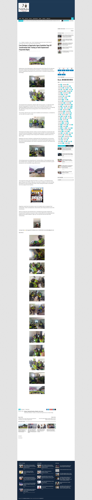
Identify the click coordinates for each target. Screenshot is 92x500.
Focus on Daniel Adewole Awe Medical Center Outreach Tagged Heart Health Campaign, (65, 466)
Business (64, 89)
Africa (59, 86)
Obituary (64, 124)
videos (69, 141)
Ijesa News (27, 42)
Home (20, 18)
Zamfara (66, 143)
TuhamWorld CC (41, 498)
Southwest (67, 134)
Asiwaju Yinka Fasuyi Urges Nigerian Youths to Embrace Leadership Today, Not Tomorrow (41, 430)
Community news (61, 91)
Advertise (48, 18)
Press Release (66, 129)
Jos (69, 114)
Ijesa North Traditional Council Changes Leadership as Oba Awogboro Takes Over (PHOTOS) (67, 40)
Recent (62, 145)
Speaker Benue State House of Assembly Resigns (65, 483)
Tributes (65, 139)
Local (65, 121)
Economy (66, 96)
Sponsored (60, 136)
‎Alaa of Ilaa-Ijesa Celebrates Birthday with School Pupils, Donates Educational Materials (51, 430)
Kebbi (68, 116)
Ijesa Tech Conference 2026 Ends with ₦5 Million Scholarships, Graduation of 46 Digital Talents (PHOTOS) (29, 484)
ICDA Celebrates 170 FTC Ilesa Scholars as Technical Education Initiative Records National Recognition (22, 430)
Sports (59, 138)
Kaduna (59, 116)
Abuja (59, 84)
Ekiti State (60, 101)
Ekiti (65, 99)
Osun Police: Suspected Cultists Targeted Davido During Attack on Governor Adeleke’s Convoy (64, 20)
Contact (43, 18)
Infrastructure (65, 109)
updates (59, 141)
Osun (30, 42)
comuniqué (68, 91)
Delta (65, 94)
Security (65, 131)
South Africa (60, 134)
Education (23, 42)
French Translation (67, 104)
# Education (23, 409)
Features (59, 104)
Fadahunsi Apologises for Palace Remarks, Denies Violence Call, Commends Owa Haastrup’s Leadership (67, 44)
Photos (30, 18)
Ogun (70, 124)
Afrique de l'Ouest (66, 86)
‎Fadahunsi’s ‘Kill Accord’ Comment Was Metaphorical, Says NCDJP (67, 48)
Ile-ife (59, 109)
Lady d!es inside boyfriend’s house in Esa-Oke (65, 469)
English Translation (67, 101)
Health (69, 106)
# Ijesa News (27, 409)
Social (33, 42)
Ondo (59, 126)
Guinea (64, 106)
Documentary (60, 96)
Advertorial (65, 84)
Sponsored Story (67, 136)
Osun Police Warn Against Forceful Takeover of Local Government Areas (67, 51)
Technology (65, 138)
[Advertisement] (56, 9)
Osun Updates (35, 18)
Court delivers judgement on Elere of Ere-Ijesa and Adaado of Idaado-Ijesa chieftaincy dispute (66, 474)
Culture (59, 94)
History (26, 18)
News (23, 18)
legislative (64, 119)
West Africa (60, 143)
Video (64, 141)
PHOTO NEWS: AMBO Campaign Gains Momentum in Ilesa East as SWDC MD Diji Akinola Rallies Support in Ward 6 (29, 490)
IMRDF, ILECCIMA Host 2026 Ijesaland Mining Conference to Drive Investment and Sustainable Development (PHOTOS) (67, 36)
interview (67, 111)
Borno (59, 89)
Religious (59, 131)
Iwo (58, 114)
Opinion (64, 126)
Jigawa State (64, 114)
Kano (64, 116)
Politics (59, 129)
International (60, 111)
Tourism (59, 139)
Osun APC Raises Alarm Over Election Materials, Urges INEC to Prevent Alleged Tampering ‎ (67, 160)
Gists (59, 106)
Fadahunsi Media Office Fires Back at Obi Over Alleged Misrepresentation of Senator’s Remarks (48, 477)
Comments (69, 145)
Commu (70, 89)
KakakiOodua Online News (26, 498)
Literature (60, 121)
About (40, 18)
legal (59, 119)
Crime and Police (46, 20)
